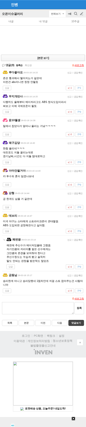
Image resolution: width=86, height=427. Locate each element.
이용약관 (19, 341)
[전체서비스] (81, 4)
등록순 (19, 65)
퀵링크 (51, 335)
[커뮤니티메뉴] (4, 4)
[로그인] (74, 4)
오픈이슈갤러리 (12, 13)
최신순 (28, 65)
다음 (59, 323)
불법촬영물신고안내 (43, 345)
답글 (7, 88)
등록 (79, 307)
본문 (26, 323)
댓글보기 (76, 323)
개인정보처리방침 (39, 341)
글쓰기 (82, 14)
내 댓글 (43, 21)
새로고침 (79, 65)
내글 (11, 21)
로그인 (26, 335)
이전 (43, 323)
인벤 (14, 5)
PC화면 (38, 335)
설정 (61, 335)
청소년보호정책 (62, 340)
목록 (9, 323)
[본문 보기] (43, 57)
